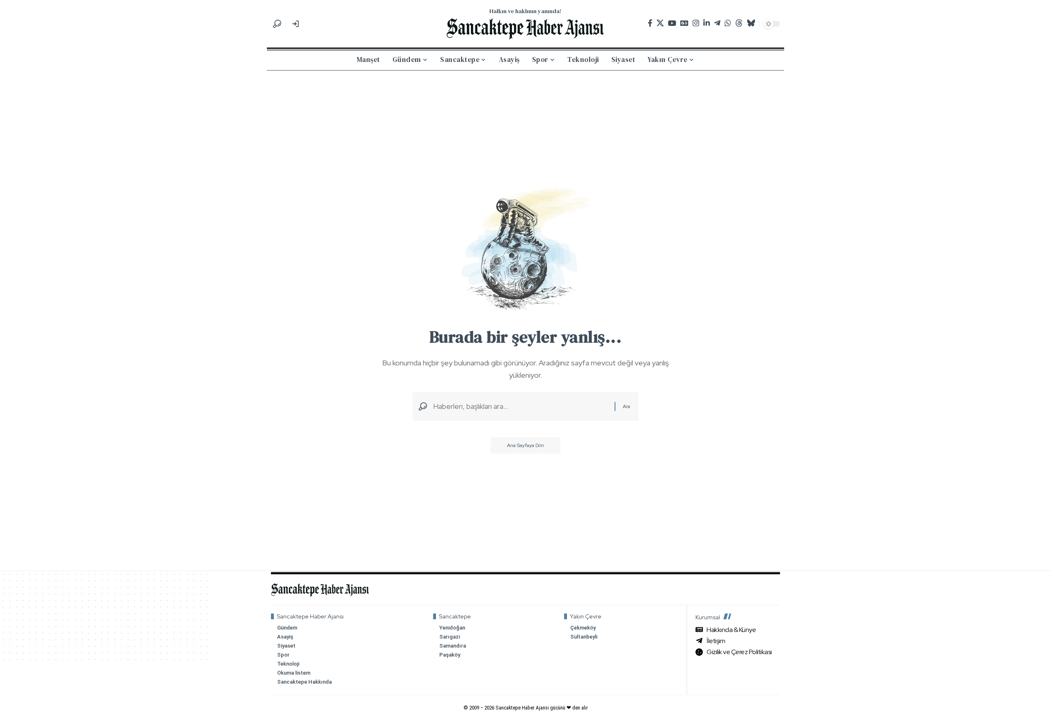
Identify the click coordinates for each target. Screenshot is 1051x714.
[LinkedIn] (706, 23)
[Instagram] (696, 23)
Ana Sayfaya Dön (525, 445)
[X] (660, 23)
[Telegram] (717, 23)
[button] (277, 24)
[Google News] (684, 23)
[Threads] (739, 23)
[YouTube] (672, 23)
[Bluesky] (751, 23)
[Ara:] (521, 406)
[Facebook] (650, 23)
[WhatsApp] (728, 23)
